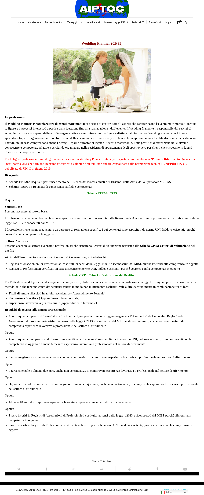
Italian (168, 492)
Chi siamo (33, 22)
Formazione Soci (54, 22)
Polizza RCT (138, 22)
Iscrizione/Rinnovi (90, 22)
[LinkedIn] (102, 469)
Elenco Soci (155, 22)
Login (168, 22)
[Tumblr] (157, 469)
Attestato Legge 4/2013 (116, 22)
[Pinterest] (74, 469)
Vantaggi (72, 22)
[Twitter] (19, 469)
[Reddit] (130, 469)
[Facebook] (46, 469)
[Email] (185, 469)
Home (21, 22)
